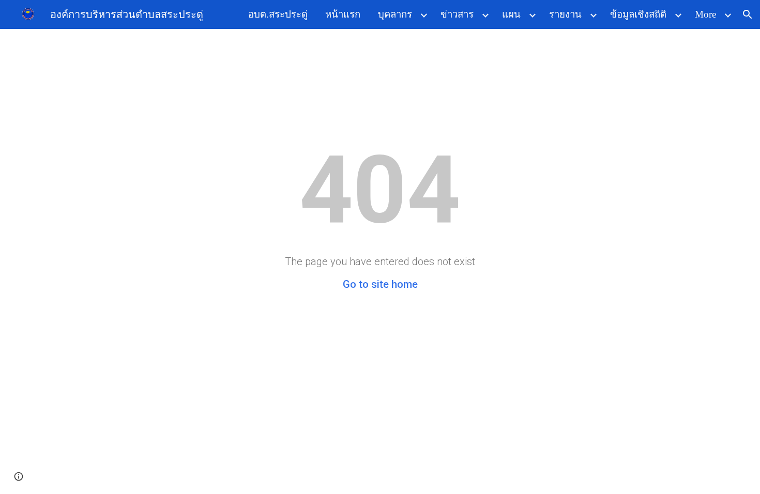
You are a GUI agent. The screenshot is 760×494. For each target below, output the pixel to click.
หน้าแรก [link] (342, 14)
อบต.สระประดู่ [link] (278, 14)
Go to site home (380, 284)
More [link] (705, 14)
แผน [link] (511, 14)
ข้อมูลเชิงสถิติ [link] (638, 14)
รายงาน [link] (565, 14)
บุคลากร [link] (395, 14)
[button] (747, 14)
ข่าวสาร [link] (457, 14)
